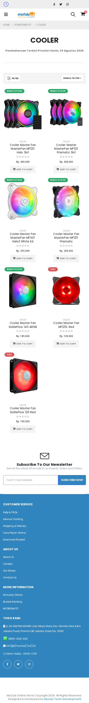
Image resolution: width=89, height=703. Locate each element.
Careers (8, 564)
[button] (73, 15)
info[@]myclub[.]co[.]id (21, 646)
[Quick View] (31, 169)
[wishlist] (77, 14)
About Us (8, 557)
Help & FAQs (10, 512)
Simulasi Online (12, 595)
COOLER (22, 141)
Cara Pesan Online (14, 532)
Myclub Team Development (62, 699)
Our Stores (9, 570)
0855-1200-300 (18, 638)
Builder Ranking (12, 601)
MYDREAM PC (10, 608)
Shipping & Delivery (14, 526)
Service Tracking (13, 519)
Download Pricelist (14, 539)
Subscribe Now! (72, 480)
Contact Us (10, 577)
